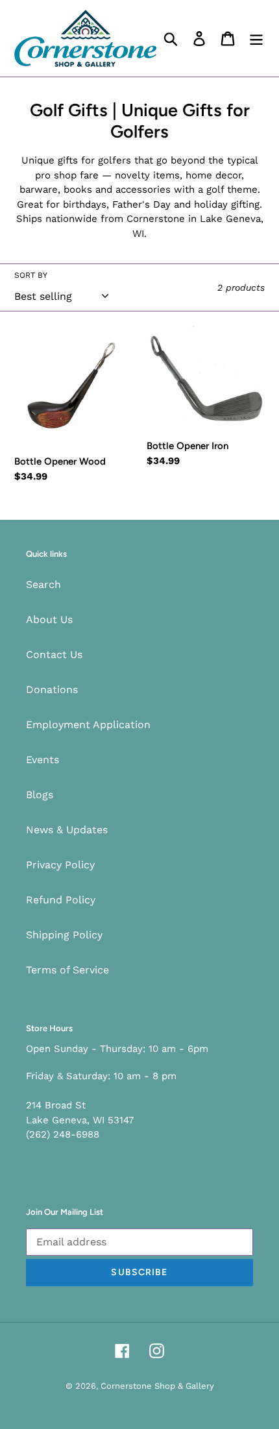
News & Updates (67, 830)
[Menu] (256, 38)
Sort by (30, 275)
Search (43, 584)
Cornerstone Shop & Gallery (157, 1386)
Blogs (39, 794)
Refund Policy (60, 900)
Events (42, 759)
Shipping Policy (64, 935)
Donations (52, 689)
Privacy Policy (60, 865)
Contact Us (54, 654)
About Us (49, 619)
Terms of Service (67, 970)
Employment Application (88, 724)
